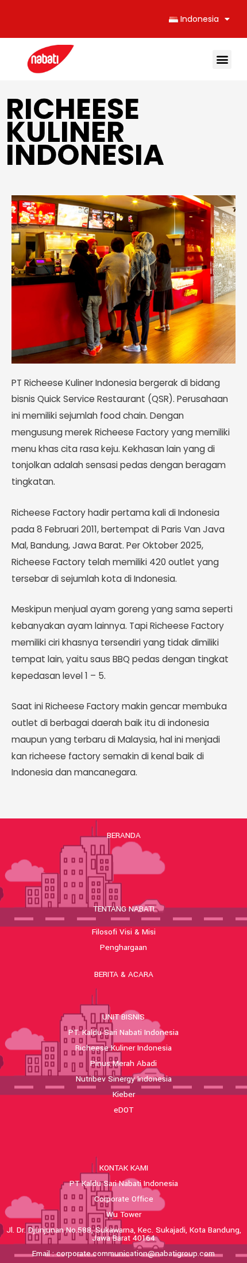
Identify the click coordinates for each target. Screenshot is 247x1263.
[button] (222, 59)
